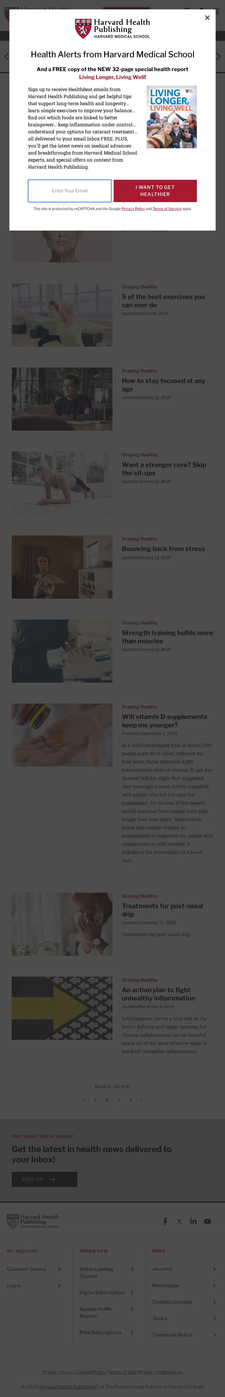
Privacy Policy (133, 208)
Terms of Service (167, 208)
